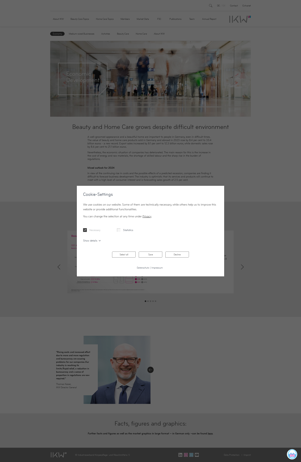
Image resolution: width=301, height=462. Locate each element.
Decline (177, 254)
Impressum (157, 267)
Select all (124, 254)
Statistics (128, 230)
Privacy (147, 216)
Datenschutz (143, 267)
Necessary (94, 230)
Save (150, 254)
